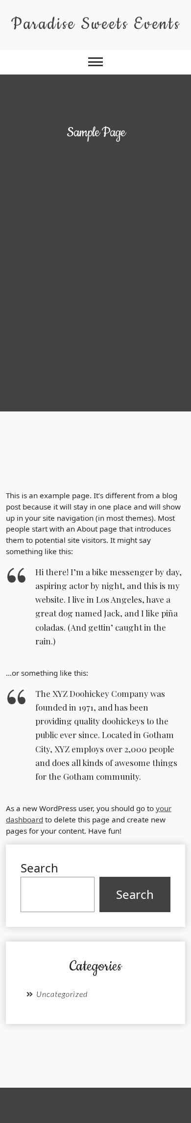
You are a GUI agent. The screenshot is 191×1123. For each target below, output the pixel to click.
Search (39, 868)
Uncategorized (62, 993)
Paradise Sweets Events (95, 24)
